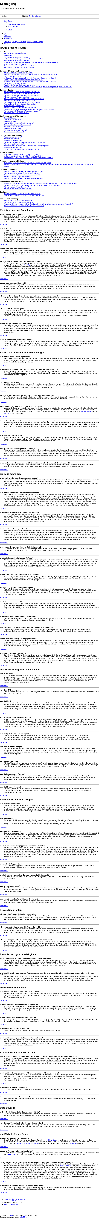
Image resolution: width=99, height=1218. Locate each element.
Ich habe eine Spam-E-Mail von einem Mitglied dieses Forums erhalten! (28, 158)
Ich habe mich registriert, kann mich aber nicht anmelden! (23, 59)
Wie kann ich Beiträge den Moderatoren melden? (20, 107)
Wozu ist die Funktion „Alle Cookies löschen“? (19, 68)
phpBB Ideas (11, 1154)
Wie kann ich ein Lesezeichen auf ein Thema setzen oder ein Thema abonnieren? (32, 185)
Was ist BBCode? (10, 118)
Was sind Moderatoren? (12, 139)
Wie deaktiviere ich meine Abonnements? (18, 189)
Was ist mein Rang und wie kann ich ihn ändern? (20, 85)
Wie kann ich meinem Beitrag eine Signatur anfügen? (22, 95)
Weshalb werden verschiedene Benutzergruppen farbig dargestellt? (27, 146)
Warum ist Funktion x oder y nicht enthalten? (19, 202)
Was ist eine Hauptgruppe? (13, 147)
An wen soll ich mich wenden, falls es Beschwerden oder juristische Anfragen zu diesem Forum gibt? (38, 204)
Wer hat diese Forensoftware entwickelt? (18, 200)
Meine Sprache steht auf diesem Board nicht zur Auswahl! (23, 80)
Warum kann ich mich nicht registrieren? (17, 57)
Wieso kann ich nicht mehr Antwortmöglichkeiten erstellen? (24, 99)
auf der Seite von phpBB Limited (27, 1143)
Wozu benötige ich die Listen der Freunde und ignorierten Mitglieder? (27, 163)
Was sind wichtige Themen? (13, 128)
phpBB (11, 1215)
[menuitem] (16, 24)
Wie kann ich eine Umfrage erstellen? (17, 97)
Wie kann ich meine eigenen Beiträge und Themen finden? (24, 178)
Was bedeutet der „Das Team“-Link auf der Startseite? (22, 149)
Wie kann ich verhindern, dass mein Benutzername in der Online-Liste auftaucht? (31, 74)
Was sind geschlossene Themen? (15, 130)
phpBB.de (7, 413)
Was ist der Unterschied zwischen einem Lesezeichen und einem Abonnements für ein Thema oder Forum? (40, 183)
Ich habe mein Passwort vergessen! (16, 64)
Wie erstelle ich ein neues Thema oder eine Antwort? (22, 92)
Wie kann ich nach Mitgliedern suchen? (17, 176)
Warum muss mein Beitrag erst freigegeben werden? (22, 111)
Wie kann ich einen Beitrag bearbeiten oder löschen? (22, 93)
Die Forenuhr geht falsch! (12, 76)
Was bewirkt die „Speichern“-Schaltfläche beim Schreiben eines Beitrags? (29, 109)
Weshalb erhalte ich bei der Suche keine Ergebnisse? (22, 173)
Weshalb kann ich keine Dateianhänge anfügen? (20, 104)
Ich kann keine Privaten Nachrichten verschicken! (21, 154)
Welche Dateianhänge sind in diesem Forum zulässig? (22, 194)
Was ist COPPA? (9, 55)
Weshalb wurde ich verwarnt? (14, 106)
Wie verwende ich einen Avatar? (15, 83)
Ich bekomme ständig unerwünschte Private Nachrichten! (23, 156)
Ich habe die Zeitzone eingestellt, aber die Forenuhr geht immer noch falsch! (30, 78)
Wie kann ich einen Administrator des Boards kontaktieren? (24, 206)
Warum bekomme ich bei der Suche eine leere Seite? (22, 175)
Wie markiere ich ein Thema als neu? (16, 113)
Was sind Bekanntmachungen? (14, 126)
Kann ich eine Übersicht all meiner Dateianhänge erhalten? (24, 195)
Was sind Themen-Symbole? (14, 132)
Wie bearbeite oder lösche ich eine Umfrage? (19, 100)
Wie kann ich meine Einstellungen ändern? (18, 73)
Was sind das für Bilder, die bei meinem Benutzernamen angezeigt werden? (30, 81)
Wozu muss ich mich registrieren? (15, 53)
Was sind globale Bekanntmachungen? (17, 125)
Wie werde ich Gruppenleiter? (14, 144)
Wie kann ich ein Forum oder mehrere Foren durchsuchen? (24, 171)
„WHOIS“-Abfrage (65, 1166)
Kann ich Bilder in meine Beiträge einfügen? (19, 123)
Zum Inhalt (3, 12)
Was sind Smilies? (10, 121)
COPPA (27, 265)
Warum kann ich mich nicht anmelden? (17, 60)
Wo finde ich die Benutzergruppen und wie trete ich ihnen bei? (25, 142)
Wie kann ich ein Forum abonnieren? (16, 187)
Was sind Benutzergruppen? (13, 140)
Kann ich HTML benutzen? (13, 119)
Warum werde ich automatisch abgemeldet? (19, 66)
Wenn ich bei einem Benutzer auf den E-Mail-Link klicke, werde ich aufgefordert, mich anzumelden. (38, 87)
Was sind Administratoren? (13, 137)
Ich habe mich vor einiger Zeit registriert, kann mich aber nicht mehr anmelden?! (31, 62)
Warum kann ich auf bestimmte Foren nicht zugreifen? (22, 102)
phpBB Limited (86, 411)
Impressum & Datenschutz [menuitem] (13, 1201)
